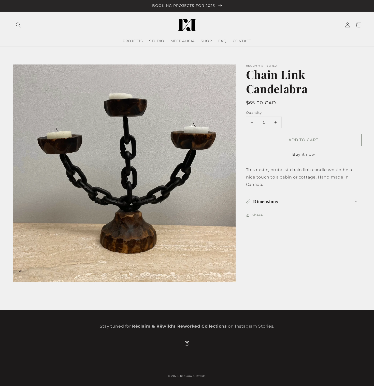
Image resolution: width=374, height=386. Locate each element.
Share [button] (257, 215)
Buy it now (303, 154)
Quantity (254, 112)
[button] (18, 24)
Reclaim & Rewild (193, 376)
